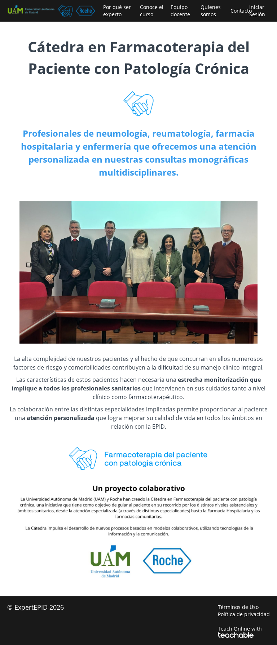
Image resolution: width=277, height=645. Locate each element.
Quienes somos (211, 11)
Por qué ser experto (117, 11)
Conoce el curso (151, 11)
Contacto (236, 10)
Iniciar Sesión (257, 11)
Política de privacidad (244, 614)
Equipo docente (180, 11)
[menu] (183, 11)
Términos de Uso (238, 607)
